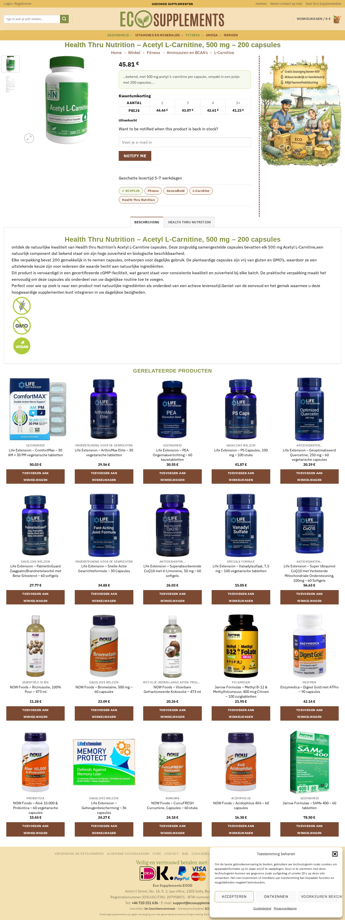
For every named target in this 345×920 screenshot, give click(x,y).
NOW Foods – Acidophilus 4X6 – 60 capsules (241, 805)
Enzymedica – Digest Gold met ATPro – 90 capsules (309, 689)
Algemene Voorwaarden (128, 853)
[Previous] (30, 100)
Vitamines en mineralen (157, 35)
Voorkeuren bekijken (319, 896)
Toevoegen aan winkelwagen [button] (35, 476)
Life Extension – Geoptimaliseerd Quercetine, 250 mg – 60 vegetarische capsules (309, 455)
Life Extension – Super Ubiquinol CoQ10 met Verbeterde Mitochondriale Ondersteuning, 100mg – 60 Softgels (309, 573)
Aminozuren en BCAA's (187, 52)
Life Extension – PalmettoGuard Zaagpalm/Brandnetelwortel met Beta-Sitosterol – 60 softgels (35, 571)
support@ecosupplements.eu (196, 902)
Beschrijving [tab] (146, 222)
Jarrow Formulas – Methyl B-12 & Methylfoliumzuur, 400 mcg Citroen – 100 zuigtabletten (241, 692)
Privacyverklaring (285, 908)
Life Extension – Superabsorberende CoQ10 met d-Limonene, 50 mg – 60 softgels (172, 571)
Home (116, 52)
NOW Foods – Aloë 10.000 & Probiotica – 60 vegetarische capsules (35, 808)
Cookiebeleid (262, 908)
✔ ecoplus (130, 191)
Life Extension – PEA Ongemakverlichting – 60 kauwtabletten (172, 455)
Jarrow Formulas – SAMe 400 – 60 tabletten (309, 805)
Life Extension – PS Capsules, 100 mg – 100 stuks (241, 452)
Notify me (135, 155)
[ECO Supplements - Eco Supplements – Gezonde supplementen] (172, 19)
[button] (334, 853)
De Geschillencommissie (159, 908)
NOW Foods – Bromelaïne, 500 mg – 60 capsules (104, 689)
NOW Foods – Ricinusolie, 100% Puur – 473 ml (35, 689)
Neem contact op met (286, 4)
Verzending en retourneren (79, 853)
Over (157, 853)
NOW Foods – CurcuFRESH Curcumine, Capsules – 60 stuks (172, 805)
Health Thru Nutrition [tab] (189, 222)
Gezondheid (118, 35)
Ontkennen (276, 896)
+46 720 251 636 (145, 902)
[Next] (103, 100)
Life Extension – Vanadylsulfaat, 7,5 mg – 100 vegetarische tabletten (241, 568)
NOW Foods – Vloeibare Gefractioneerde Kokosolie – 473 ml (172, 689)
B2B (185, 853)
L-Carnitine (224, 52)
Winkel (134, 52)
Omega (212, 35)
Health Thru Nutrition (138, 200)
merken (261, 4)
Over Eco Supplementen (323, 4)
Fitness (193, 35)
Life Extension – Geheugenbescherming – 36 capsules (104, 808)
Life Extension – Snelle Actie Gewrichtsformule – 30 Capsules (104, 568)
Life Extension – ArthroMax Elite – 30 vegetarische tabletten (104, 452)
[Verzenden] (64, 19)
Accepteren (234, 896)
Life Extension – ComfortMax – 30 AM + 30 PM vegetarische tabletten (35, 452)
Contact (171, 853)
